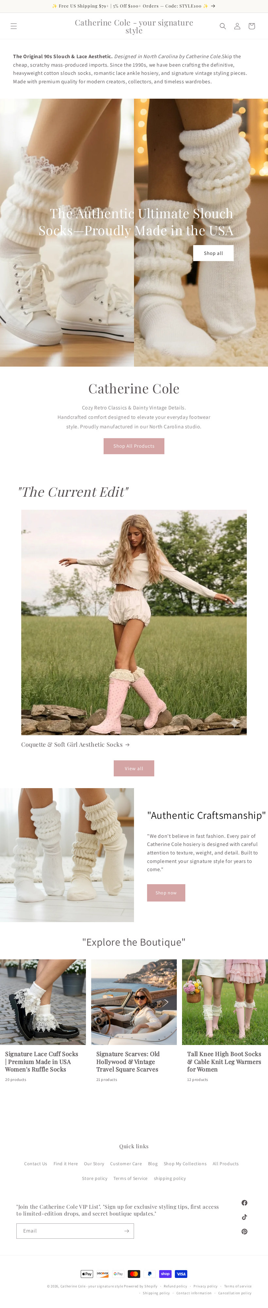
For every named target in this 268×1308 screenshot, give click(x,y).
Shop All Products (134, 446)
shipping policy (170, 1178)
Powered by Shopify (141, 1286)
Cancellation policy (235, 1293)
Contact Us (35, 1164)
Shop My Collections (185, 1164)
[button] (14, 26)
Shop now (166, 893)
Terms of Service (130, 1178)
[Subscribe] (126, 1231)
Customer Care (126, 1164)
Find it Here (66, 1164)
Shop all (213, 253)
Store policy (94, 1178)
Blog (153, 1164)
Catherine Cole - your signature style (91, 1286)
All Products (226, 1164)
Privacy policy (205, 1286)
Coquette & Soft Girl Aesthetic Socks (72, 744)
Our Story (94, 1164)
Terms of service (238, 1286)
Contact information (194, 1293)
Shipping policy (156, 1293)
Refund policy (175, 1286)
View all (134, 768)
